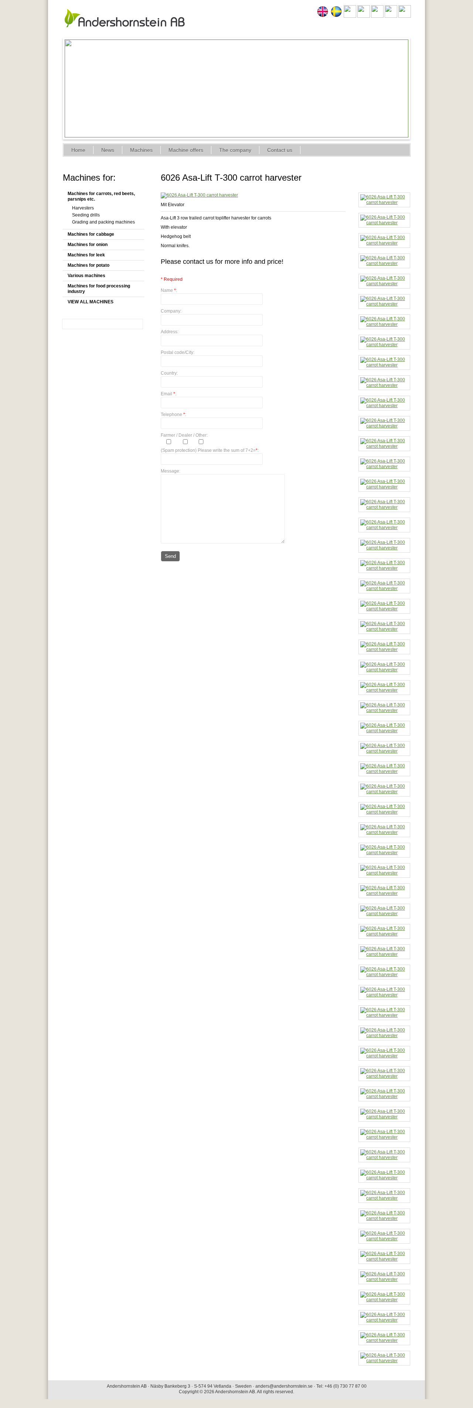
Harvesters (83, 208)
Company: (171, 311)
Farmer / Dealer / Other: (184, 435)
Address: (169, 331)
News (107, 150)
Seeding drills (86, 215)
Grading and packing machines (103, 222)
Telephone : (173, 414)
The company (235, 150)
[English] (322, 16)
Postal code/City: (177, 352)
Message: (170, 471)
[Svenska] (336, 16)
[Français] (363, 16)
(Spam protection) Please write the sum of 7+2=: (210, 450)
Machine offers (186, 150)
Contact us (279, 150)
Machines (141, 150)
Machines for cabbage (91, 234)
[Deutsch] (350, 16)
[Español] (377, 16)
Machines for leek (86, 255)
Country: (169, 373)
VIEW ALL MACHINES (90, 301)
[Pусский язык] (404, 16)
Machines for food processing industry (99, 288)
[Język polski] (391, 16)
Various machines (86, 275)
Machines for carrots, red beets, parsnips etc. (101, 196)
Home (78, 150)
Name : (169, 290)
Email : (168, 393)
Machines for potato (88, 265)
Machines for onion (88, 244)
